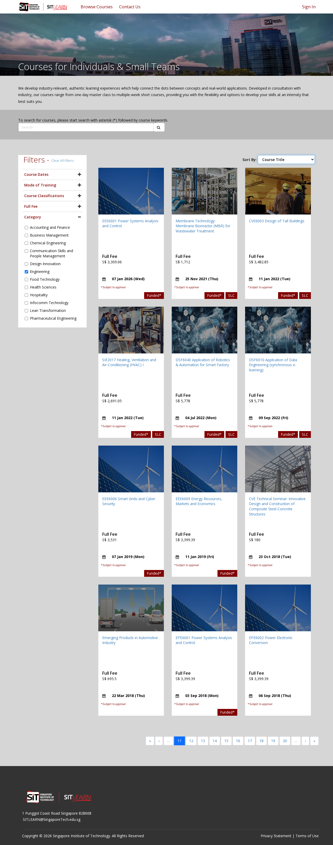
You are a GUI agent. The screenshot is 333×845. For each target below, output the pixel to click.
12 (191, 740)
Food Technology (45, 279)
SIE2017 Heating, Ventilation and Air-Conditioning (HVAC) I (129, 362)
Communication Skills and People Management (51, 253)
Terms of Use (307, 835)
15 (226, 740)
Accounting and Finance (50, 227)
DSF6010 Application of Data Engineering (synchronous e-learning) (273, 364)
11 (179, 740)
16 (238, 740)
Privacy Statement (276, 835)
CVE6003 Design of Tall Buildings (276, 220)
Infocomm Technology (49, 302)
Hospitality (39, 294)
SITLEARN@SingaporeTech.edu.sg (51, 819)
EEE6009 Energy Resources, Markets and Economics (199, 501)
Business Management (49, 235)
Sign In (309, 7)
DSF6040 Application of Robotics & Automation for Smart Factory (203, 362)
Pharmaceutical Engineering (53, 318)
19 (273, 740)
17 (250, 740)
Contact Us (129, 7)
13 (203, 740)
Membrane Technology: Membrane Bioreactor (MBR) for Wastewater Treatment (203, 225)
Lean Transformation (48, 310)
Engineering (39, 271)
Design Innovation (45, 263)
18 (261, 740)
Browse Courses (97, 7)
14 (215, 740)
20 (285, 740)
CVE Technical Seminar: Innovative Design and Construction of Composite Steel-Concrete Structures (277, 506)
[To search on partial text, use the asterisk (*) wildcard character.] (159, 127)
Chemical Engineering (48, 242)
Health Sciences (43, 287)
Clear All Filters (62, 160)
